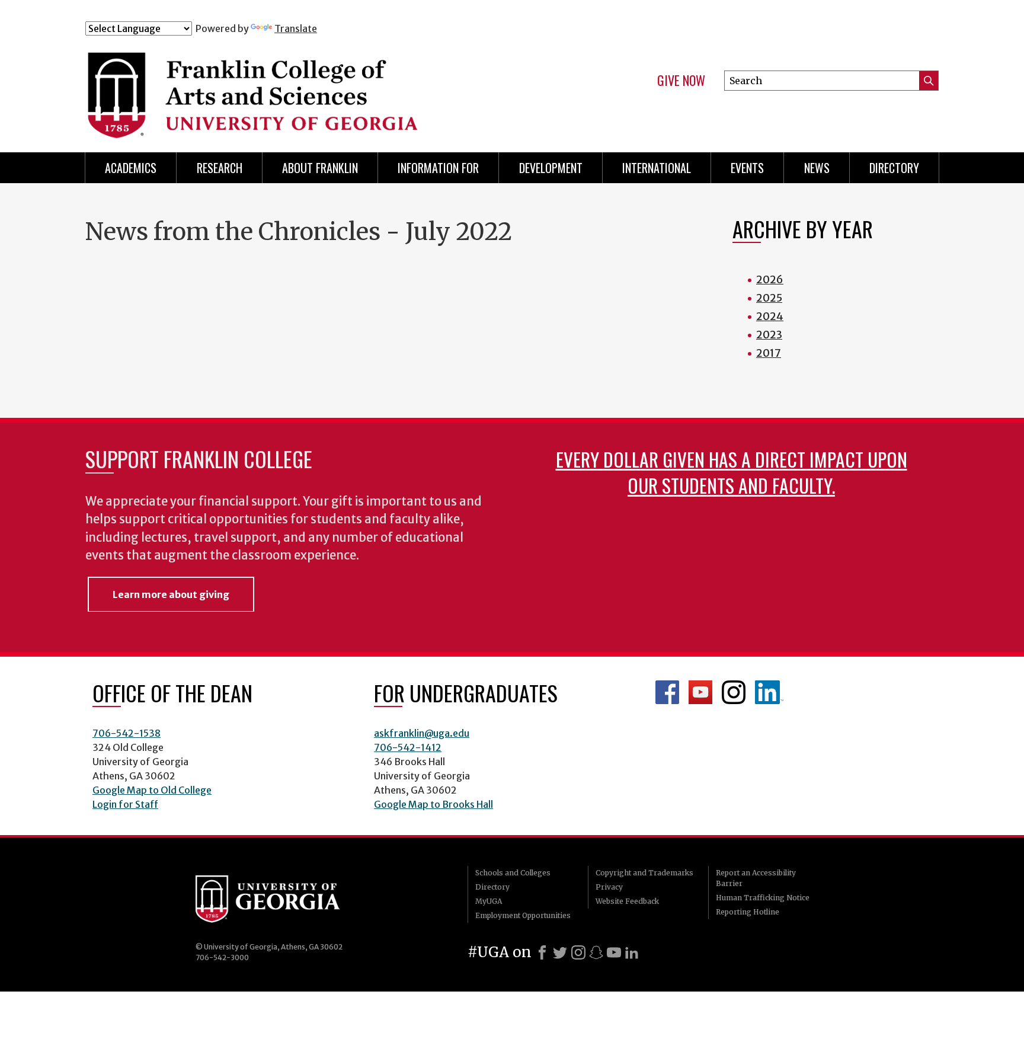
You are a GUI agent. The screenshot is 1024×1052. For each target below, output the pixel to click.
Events (747, 168)
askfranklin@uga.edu (421, 733)
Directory (894, 168)
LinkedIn (769, 692)
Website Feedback (627, 901)
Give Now (681, 80)
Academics (130, 168)
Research (219, 168)
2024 (769, 316)
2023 (769, 334)
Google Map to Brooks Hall (433, 804)
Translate (295, 28)
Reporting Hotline (747, 911)
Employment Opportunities (523, 915)
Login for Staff (125, 804)
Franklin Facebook (667, 692)
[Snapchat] (596, 952)
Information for (438, 168)
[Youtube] (614, 952)
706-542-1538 (126, 733)
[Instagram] (578, 952)
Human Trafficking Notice (762, 897)
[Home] (321, 88)
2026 (769, 279)
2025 (769, 298)
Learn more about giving (171, 594)
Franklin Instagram (733, 692)
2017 (768, 353)
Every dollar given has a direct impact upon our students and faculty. (731, 472)
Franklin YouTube (700, 692)
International (656, 168)
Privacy (609, 886)
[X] (560, 952)
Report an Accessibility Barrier (756, 878)
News (817, 168)
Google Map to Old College (152, 790)
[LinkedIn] (632, 952)
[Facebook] (542, 952)
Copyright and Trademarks (644, 872)
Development (551, 168)
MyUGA (488, 901)
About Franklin (320, 168)
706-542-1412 (407, 747)
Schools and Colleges (513, 872)
